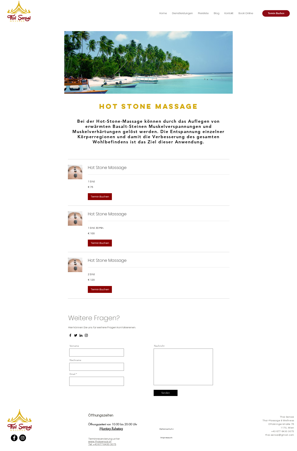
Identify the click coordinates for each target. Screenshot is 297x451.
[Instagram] (86, 335)
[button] (100, 196)
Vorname (74, 346)
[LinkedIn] (81, 335)
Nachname (75, 360)
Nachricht (159, 346)
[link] (158, 167)
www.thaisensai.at (100, 441)
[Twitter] (76, 335)
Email (72, 374)
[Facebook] (70, 335)
